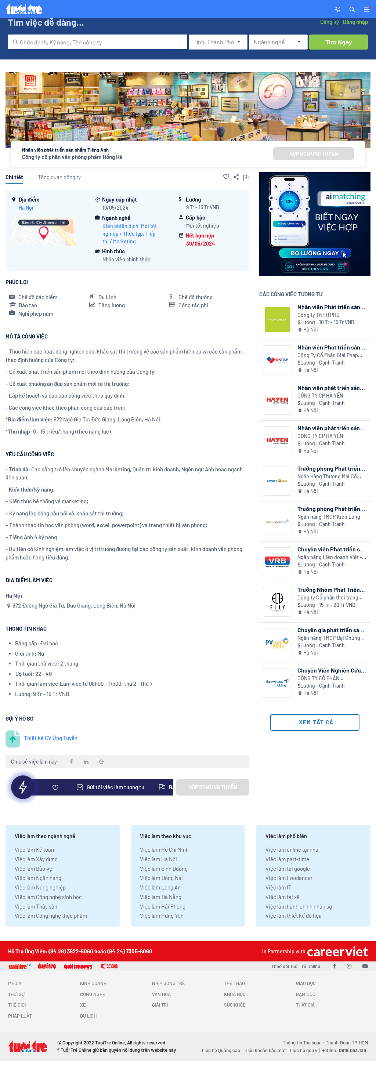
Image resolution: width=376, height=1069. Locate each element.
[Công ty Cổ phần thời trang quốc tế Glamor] (277, 602)
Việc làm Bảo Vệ (33, 868)
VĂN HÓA (161, 994)
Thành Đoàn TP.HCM (347, 1043)
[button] (352, 9)
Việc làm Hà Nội (158, 859)
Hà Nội (26, 207)
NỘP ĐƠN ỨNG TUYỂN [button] (313, 154)
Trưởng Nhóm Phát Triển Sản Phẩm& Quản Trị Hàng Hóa (330, 589)
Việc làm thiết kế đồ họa (293, 915)
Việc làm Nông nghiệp (40, 887)
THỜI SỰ (16, 994)
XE (83, 1005)
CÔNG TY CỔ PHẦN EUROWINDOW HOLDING (324, 678)
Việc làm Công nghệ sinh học (48, 897)
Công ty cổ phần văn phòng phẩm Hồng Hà (72, 156)
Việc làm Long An (160, 887)
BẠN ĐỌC (305, 994)
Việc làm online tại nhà (291, 849)
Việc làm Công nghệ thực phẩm (51, 915)
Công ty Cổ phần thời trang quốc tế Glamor (327, 597)
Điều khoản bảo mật (265, 1050)
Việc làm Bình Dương (164, 868)
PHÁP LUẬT (20, 1016)
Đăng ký (329, 21)
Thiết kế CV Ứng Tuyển (50, 738)
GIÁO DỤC (306, 983)
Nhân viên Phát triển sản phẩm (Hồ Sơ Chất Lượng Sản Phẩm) (329, 306)
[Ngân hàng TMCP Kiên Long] (277, 521)
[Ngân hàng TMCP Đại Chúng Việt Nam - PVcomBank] (277, 642)
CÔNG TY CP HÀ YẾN (320, 395)
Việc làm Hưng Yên (162, 915)
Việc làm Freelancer (288, 877)
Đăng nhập (355, 21)
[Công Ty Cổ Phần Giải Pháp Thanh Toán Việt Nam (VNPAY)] (277, 360)
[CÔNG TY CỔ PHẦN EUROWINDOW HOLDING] (277, 683)
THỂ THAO (234, 983)
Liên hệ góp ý (303, 1050)
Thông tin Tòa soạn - (304, 1043)
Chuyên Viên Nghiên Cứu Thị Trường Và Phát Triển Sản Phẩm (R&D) (329, 670)
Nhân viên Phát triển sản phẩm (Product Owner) (328, 347)
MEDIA (14, 983)
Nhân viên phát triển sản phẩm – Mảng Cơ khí (328, 387)
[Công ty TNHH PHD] (277, 319)
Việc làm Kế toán (34, 849)
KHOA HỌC (235, 994)
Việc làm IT (278, 887)
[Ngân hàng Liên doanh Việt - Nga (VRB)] (277, 562)
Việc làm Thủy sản (36, 906)
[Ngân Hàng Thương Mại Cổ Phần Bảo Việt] (277, 481)
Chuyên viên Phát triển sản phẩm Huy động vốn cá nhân (331, 549)
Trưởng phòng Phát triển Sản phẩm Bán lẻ (328, 468)
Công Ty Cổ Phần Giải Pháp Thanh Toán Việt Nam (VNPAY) (331, 355)
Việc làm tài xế (282, 897)
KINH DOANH (93, 983)
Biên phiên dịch (120, 226)
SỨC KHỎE (235, 1005)
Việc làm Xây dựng (36, 859)
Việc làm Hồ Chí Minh (164, 849)
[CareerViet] (337, 951)
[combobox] (97, 42)
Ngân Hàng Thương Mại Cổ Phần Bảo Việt (327, 476)
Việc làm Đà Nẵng (160, 897)
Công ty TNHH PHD (318, 315)
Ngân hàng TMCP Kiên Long (328, 517)
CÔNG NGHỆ (92, 994)
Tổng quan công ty (59, 177)
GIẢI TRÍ (160, 1005)
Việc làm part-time (287, 859)
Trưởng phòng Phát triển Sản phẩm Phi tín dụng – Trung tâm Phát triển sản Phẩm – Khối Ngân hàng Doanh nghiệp (329, 508)
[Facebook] (334, 966)
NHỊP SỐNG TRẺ (168, 983)
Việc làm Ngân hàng (38, 877)
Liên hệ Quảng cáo (221, 1050)
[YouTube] (365, 966)
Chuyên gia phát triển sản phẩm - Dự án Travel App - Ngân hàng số (330, 629)
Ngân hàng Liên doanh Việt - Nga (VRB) (329, 557)
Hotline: (343, 1050)
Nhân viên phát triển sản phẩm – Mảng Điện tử (328, 427)
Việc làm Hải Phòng (162, 906)
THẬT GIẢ (305, 1005)
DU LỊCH (88, 1016)
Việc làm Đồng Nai (161, 877)
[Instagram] (349, 966)
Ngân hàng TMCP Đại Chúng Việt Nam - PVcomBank (328, 638)
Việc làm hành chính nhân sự (298, 906)
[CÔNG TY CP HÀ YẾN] (277, 400)
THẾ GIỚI (17, 1005)
